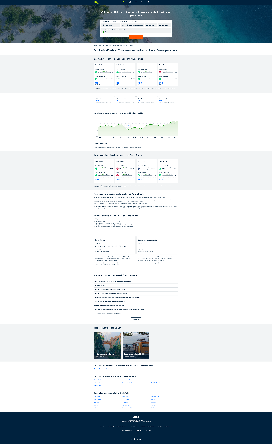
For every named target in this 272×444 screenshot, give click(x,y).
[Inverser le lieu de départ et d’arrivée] (123, 25)
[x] (137, 439)
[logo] (96, 2)
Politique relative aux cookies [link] (164, 426)
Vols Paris (153, 408)
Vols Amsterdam (155, 396)
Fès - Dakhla (154, 380)
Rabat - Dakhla (97, 385)
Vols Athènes (97, 399)
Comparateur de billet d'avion (100, 45)
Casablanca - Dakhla (127, 380)
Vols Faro (96, 402)
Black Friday (111, 426)
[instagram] (134, 439)
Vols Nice (153, 405)
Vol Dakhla (121, 45)
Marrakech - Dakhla (127, 382)
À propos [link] (102, 426)
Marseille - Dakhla (155, 382)
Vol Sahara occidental (113, 45)
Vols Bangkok (125, 399)
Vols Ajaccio (97, 396)
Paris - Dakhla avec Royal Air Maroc (103, 369)
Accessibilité (148, 430)
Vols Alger (125, 396)
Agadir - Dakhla (98, 380)
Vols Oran (96, 408)
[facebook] (131, 439)
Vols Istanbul (154, 402)
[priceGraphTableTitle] (101, 143)
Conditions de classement (147, 426)
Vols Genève (125, 402)
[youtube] (140, 439)
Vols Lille (96, 405)
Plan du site (138, 430)
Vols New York (126, 405)
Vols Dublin (153, 399)
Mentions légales (133, 426)
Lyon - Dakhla (97, 382)
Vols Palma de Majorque (128, 408)
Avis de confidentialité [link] (126, 430)
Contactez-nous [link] (121, 426)
